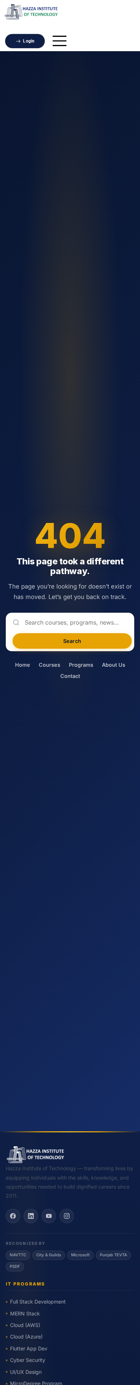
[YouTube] (49, 1216)
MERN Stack (25, 1313)
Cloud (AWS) (25, 1325)
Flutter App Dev (28, 1348)
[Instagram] (67, 1216)
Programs (81, 665)
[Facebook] (13, 1216)
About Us (113, 665)
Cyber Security (27, 1360)
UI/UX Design (26, 1372)
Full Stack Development (38, 1302)
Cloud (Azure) (26, 1336)
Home (22, 665)
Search (72, 641)
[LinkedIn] (31, 1216)
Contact (70, 676)
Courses (49, 665)
